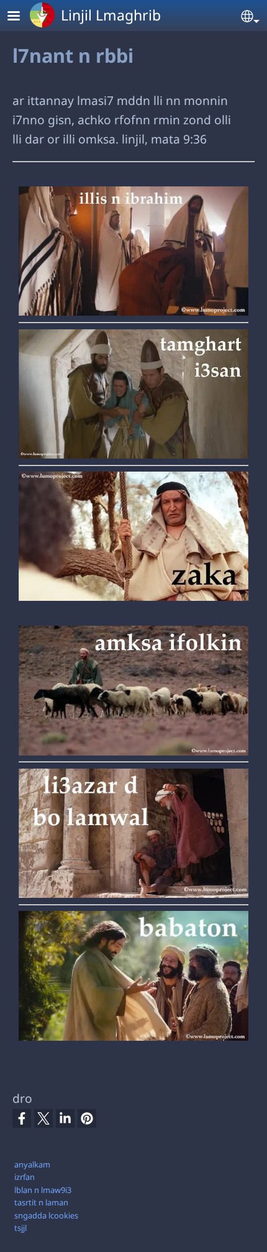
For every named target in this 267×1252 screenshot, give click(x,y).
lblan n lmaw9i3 (42, 1189)
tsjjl (20, 1227)
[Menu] (21, 17)
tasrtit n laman (41, 1202)
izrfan (24, 1176)
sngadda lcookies (46, 1215)
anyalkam (32, 1164)
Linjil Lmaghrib (111, 15)
